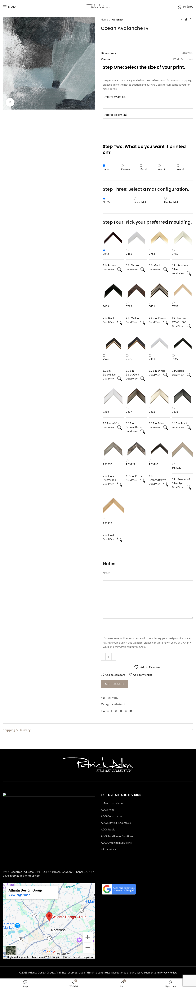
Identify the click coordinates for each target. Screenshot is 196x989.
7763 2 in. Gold (154, 259)
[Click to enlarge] (10, 102)
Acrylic (162, 169)
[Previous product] (181, 19)
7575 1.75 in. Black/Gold (132, 366)
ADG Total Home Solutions (117, 836)
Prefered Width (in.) (114, 96)
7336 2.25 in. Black (179, 417)
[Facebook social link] (111, 711)
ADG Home (107, 809)
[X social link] (116, 711)
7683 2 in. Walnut (133, 312)
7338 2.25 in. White (111, 417)
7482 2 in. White (132, 259)
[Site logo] (98, 6)
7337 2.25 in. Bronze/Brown (134, 419)
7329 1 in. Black (178, 364)
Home (104, 19)
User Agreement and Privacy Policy (155, 972)
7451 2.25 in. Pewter (158, 312)
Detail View (110, 269)
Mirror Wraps (109, 849)
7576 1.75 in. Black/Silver (110, 366)
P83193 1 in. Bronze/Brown (157, 472)
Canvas (125, 169)
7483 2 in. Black (108, 312)
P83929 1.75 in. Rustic (134, 470)
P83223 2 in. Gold (108, 529)
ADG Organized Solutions (116, 842)
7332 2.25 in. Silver (156, 417)
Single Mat (140, 202)
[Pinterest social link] (125, 711)
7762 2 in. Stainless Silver (180, 261)
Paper (106, 169)
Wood (180, 169)
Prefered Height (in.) (115, 114)
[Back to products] (186, 19)
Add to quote (114, 684)
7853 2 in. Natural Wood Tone (179, 314)
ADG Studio (108, 829)
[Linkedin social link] (130, 711)
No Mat (107, 202)
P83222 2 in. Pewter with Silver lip (182, 475)
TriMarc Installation (112, 803)
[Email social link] (120, 711)
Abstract (117, 19)
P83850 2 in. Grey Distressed (109, 472)
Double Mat (171, 202)
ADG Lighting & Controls (116, 822)
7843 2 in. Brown (109, 259)
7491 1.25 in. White (157, 364)
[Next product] (191, 19)
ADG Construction (112, 816)
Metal (143, 169)
